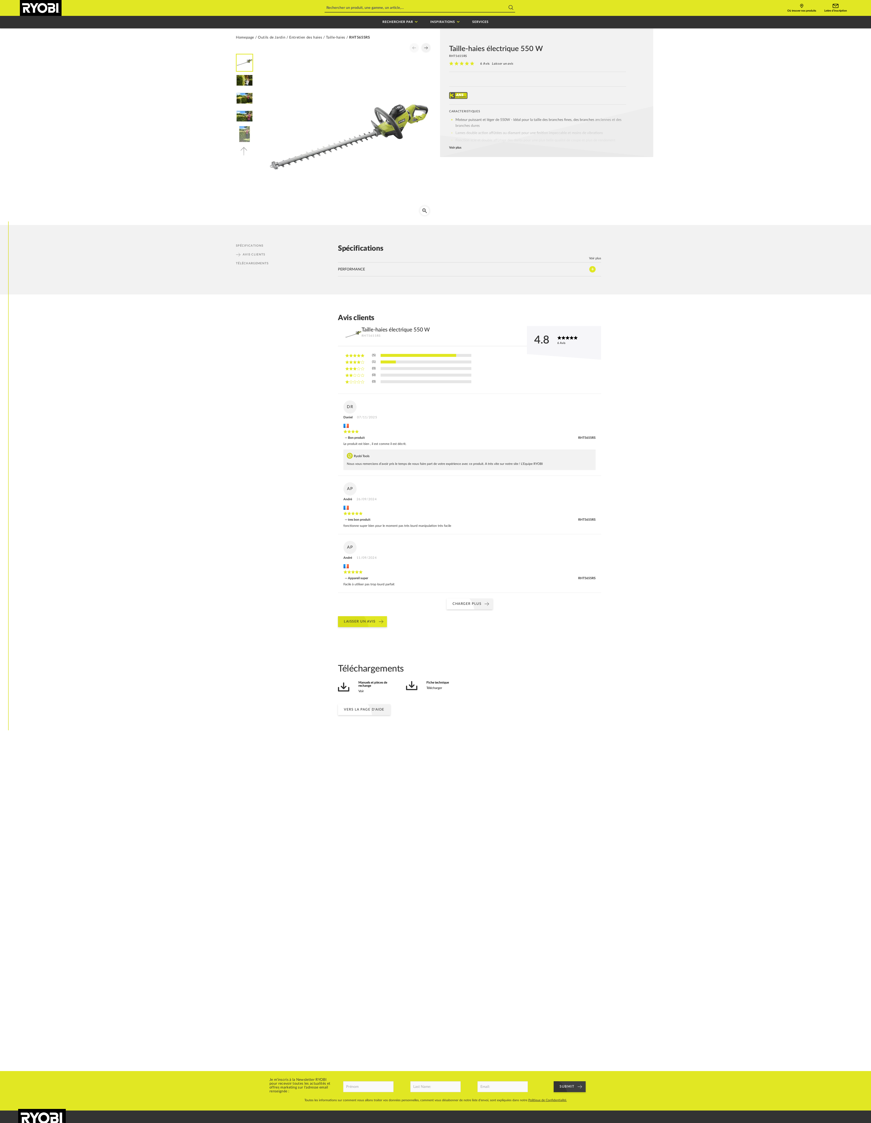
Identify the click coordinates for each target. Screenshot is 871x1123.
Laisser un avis (503, 63)
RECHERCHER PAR (397, 22)
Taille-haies (335, 37)
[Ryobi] (40, 8)
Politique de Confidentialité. (547, 1100)
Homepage (245, 37)
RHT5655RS (587, 437)
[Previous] (414, 48)
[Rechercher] (511, 8)
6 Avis (485, 63)
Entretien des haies (305, 37)
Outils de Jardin (271, 37)
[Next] (426, 48)
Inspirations (442, 22)
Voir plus (455, 147)
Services (480, 22)
